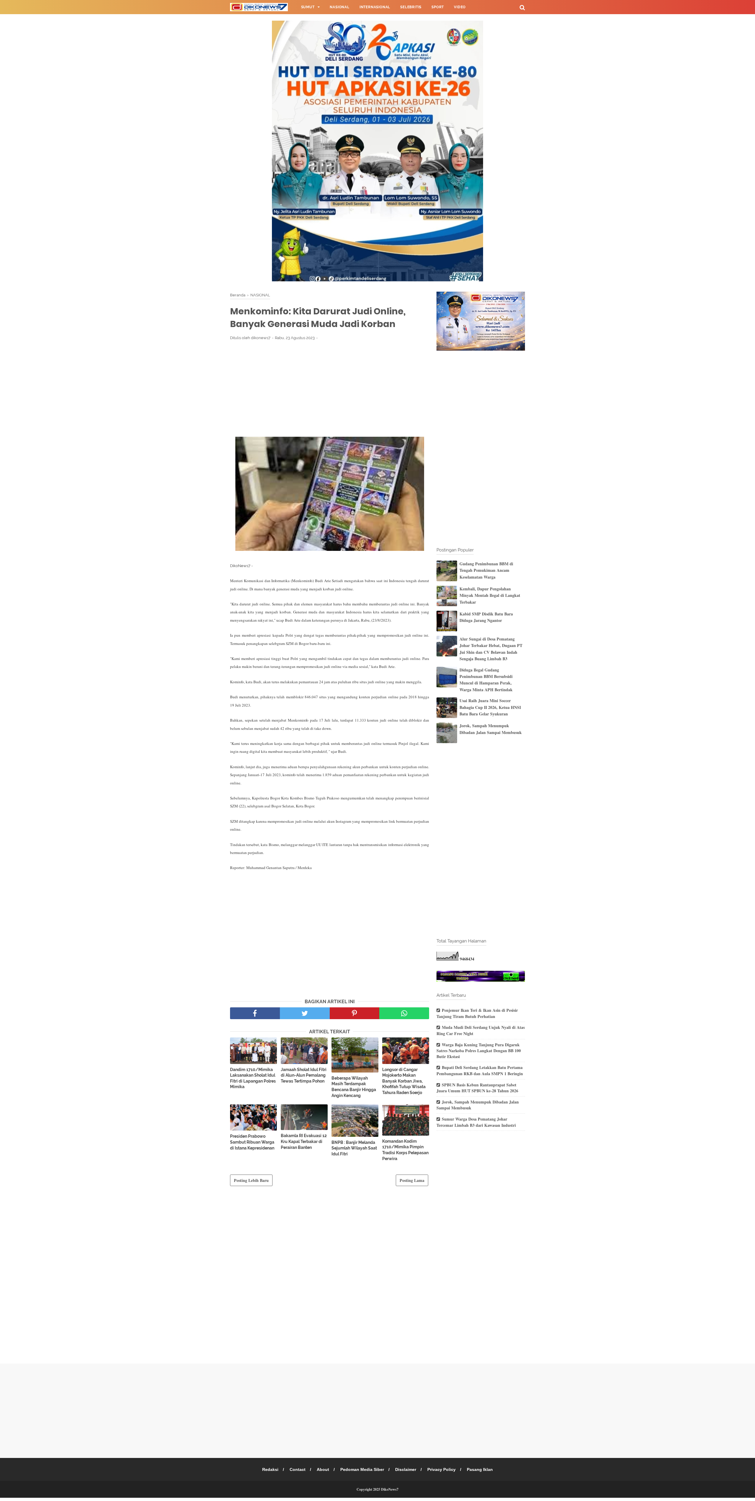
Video (460, 7)
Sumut (308, 7)
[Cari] (522, 7)
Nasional (339, 7)
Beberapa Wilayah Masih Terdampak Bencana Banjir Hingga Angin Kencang (353, 1087)
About (323, 1469)
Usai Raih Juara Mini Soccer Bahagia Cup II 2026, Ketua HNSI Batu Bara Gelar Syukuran (490, 707)
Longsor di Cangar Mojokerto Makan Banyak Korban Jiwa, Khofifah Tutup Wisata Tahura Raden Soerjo (404, 1081)
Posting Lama (412, 1180)
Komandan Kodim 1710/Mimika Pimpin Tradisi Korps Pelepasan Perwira (405, 1150)
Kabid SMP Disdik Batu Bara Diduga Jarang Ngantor (486, 617)
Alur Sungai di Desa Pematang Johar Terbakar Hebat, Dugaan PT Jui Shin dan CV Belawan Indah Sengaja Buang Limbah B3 (490, 649)
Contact (298, 1469)
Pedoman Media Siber (362, 1469)
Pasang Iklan (480, 1469)
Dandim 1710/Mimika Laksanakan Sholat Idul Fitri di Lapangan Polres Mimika (253, 1078)
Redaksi (270, 1469)
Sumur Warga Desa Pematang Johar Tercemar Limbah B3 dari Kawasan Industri (476, 1122)
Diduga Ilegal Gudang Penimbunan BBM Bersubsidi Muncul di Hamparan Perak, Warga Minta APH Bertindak (486, 680)
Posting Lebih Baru (251, 1180)
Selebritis (410, 7)
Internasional (375, 7)
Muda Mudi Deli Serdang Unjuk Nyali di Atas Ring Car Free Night (480, 1030)
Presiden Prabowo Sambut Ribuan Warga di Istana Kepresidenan (252, 1142)
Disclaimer (405, 1469)
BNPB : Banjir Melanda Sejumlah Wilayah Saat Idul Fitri (354, 1148)
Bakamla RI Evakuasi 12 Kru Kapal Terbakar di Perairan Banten (304, 1141)
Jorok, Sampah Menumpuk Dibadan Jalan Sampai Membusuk (490, 728)
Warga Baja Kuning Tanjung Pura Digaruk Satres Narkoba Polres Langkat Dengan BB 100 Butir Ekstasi (478, 1051)
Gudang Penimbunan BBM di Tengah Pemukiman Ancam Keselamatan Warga (486, 570)
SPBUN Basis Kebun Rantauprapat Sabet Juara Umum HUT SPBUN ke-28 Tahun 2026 (477, 1088)
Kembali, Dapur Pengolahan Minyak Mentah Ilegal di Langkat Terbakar (489, 595)
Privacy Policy (441, 1469)
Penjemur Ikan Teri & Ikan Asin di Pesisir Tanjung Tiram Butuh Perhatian (477, 1013)
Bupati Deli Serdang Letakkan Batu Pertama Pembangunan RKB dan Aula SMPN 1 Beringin (479, 1070)
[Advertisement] (329, 388)
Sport (437, 7)
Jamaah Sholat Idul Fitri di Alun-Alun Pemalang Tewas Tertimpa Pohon (303, 1075)
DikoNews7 (389, 1489)
